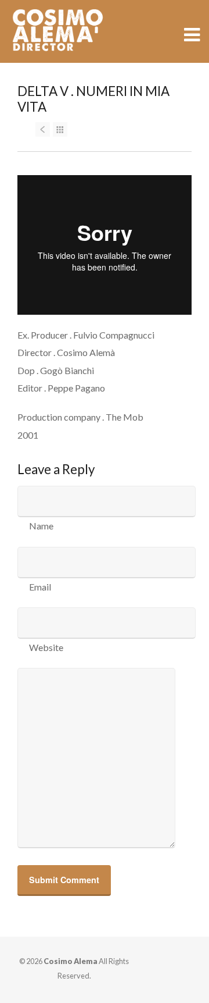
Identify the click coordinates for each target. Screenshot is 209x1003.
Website (46, 647)
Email (40, 586)
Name (41, 525)
